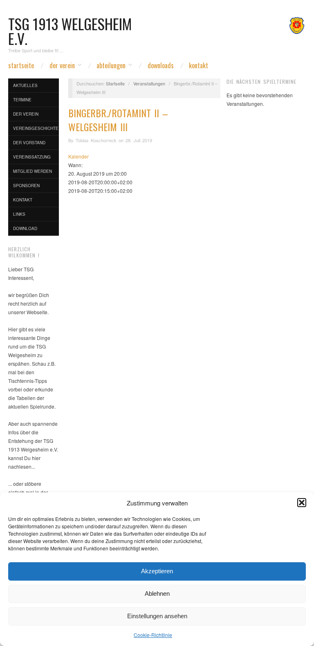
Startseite (21, 65)
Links (19, 214)
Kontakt (198, 65)
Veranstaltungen (149, 83)
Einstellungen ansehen (157, 615)
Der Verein (62, 65)
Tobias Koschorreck (96, 140)
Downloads (161, 65)
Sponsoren (26, 185)
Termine (22, 100)
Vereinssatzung (32, 157)
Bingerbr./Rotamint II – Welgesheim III (118, 119)
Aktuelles (25, 85)
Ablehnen (157, 593)
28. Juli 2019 (139, 140)
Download (25, 228)
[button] (302, 502)
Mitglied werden (32, 171)
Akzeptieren (157, 571)
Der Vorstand (29, 142)
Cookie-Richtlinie (153, 634)
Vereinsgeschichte (35, 128)
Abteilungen (111, 65)
